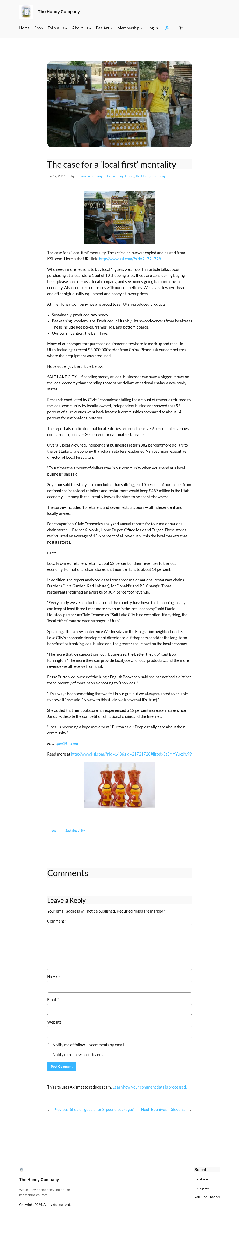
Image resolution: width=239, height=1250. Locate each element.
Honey (129, 176)
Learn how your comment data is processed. (149, 1087)
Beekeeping (115, 176)
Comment (57, 921)
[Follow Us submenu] (66, 28)
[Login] (167, 28)
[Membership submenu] (141, 28)
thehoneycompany (89, 176)
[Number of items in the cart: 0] (181, 28)
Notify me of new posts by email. (80, 1054)
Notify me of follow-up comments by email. (89, 1044)
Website (54, 1022)
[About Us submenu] (90, 28)
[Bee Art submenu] (111, 28)
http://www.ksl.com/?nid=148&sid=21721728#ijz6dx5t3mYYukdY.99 (131, 754)
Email (53, 999)
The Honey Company (59, 11)
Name (53, 976)
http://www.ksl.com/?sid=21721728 (130, 258)
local (53, 830)
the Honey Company (150, 176)
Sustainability (75, 830)
